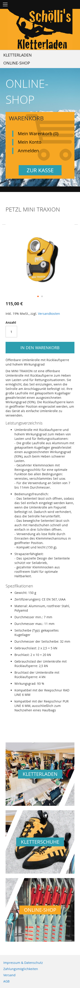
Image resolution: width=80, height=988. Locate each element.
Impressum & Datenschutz (23, 963)
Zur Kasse (40, 170)
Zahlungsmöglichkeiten (20, 969)
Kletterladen (17, 55)
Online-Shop (16, 63)
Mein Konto (29, 142)
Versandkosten (49, 313)
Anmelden (28, 151)
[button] (38, 296)
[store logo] (40, 29)
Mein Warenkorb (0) (38, 134)
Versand (9, 975)
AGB (6, 981)
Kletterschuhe (40, 842)
